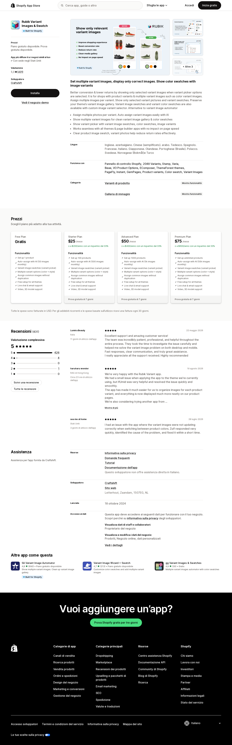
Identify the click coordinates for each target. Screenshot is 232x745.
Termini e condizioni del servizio (63, 724)
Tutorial (110, 463)
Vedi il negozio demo (35, 102)
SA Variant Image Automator (38, 562)
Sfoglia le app (155, 5)
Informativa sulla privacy (120, 453)
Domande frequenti (117, 458)
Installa (35, 93)
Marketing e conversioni (68, 689)
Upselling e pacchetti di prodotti (111, 677)
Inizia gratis (209, 5)
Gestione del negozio (67, 695)
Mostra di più (111, 408)
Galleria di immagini (117, 194)
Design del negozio (65, 682)
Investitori (187, 669)
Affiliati (185, 689)
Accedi (189, 5)
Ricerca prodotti (63, 662)
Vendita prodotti (63, 669)
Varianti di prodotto (117, 183)
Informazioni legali (192, 695)
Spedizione (103, 699)
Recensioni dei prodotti (111, 669)
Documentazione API (151, 662)
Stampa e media (191, 675)
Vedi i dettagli (114, 545)
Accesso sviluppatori (24, 724)
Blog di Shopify (148, 675)
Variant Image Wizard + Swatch (112, 562)
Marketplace (104, 662)
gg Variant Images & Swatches (183, 562)
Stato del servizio (192, 702)
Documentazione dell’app (121, 467)
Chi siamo (187, 655)
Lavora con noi (190, 662)
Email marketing (106, 686)
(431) (20, 71)
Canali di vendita (64, 655)
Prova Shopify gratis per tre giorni (116, 622)
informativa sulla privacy (142, 518)
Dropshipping (104, 655)
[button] (44, 570)
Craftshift (16, 82)
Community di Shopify (152, 669)
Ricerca (143, 682)
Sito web (110, 488)
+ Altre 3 (188, 66)
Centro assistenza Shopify (155, 655)
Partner (185, 682)
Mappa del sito (132, 724)
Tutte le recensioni (25, 388)
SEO (98, 693)
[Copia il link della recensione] (87, 330)
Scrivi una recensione (26, 382)
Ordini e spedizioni (65, 675)
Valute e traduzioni (108, 706)
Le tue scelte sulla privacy (27, 734)
